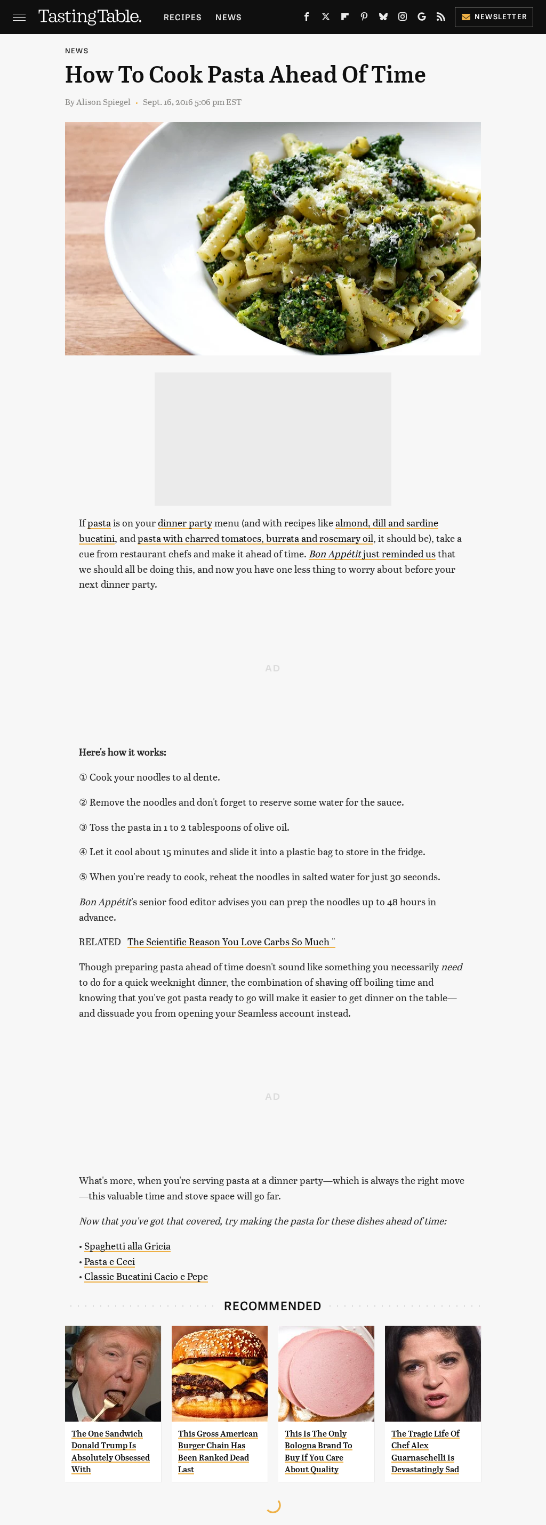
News (228, 17)
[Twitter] (325, 18)
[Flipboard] (345, 18)
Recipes (183, 17)
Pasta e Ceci (109, 1261)
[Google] (421, 18)
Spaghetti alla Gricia (127, 1245)
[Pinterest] (364, 18)
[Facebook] (306, 18)
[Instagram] (402, 18)
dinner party (185, 522)
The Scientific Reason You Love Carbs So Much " (231, 941)
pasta (99, 522)
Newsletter (501, 16)
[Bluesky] (383, 18)
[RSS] (441, 18)
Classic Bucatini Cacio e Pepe (146, 1276)
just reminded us (372, 553)
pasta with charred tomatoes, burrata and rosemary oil (255, 538)
